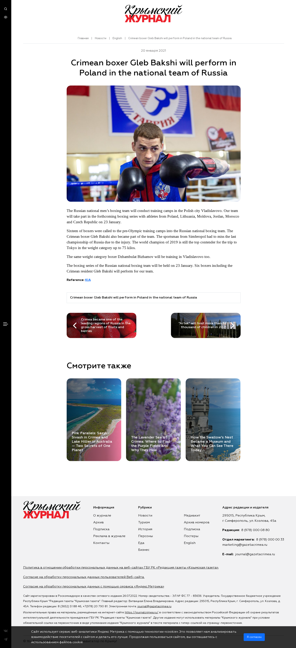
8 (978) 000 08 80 (255, 530)
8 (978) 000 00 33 (270, 539)
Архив (98, 522)
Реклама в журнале (109, 536)
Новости (100, 38)
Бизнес (143, 550)
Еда (141, 543)
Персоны (145, 536)
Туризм (144, 522)
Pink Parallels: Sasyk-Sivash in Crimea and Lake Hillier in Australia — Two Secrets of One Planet (92, 441)
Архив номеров (196, 522)
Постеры (191, 536)
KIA (88, 280)
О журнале (102, 515)
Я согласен (254, 637)
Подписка (101, 529)
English (117, 38)
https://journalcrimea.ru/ (141, 612)
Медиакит (192, 515)
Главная (83, 38)
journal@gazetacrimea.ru (255, 554)
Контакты (101, 543)
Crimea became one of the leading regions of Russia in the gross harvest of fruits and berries (105, 325)
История (145, 529)
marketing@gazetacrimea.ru (244, 545)
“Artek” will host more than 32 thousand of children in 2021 (202, 325)
